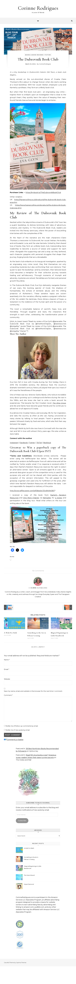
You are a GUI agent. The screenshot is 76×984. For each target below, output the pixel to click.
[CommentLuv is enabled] (14, 740)
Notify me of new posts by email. (18, 730)
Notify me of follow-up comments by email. (22, 726)
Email (6, 669)
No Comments (38, 571)
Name (7, 660)
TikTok (39, 443)
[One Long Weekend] (8, 607)
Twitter (32, 443)
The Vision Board (29, 875)
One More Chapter (31, 498)
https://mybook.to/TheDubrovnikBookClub (43, 192)
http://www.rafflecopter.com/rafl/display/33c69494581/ (32, 491)
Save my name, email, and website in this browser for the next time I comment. (33, 691)
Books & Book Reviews (34, 55)
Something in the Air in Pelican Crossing (31, 858)
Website (7, 679)
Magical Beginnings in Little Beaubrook (32, 867)
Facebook (24, 443)
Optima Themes (21, 962)
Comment (8, 695)
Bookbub (47, 443)
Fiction (48, 55)
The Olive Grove (59, 403)
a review (58, 498)
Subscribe (22, 821)
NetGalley (47, 498)
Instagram (14, 443)
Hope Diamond (29, 884)
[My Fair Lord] (67, 607)
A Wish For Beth (10, 633)
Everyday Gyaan (49, 594)
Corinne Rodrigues (38, 8)
